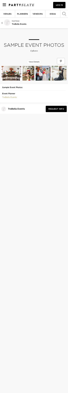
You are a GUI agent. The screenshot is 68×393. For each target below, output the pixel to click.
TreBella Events (19, 24)
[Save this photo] (18, 68)
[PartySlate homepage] (21, 5)
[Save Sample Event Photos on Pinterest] (61, 61)
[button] (9, 97)
